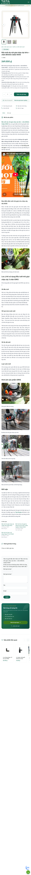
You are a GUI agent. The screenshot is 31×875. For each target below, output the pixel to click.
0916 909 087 (16, 626)
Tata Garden (18, 512)
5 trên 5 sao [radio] (12, 571)
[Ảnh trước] (3, 24)
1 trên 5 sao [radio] (4, 571)
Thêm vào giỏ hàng (21, 94)
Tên (4, 585)
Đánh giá (9, 113)
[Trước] (24, 640)
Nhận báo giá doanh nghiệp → (21, 100)
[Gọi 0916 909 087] (28, 872)
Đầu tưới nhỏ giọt (7, 46)
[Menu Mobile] (28, 2)
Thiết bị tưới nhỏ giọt (18, 46)
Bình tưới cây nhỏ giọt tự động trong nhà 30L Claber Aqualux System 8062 (21, 525)
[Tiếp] (27, 640)
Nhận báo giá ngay (14, 622)
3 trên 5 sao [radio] (8, 571)
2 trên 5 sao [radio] (6, 571)
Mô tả (4, 113)
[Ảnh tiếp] (27, 24)
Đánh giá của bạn (7, 569)
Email (4, 591)
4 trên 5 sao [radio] (10, 571)
